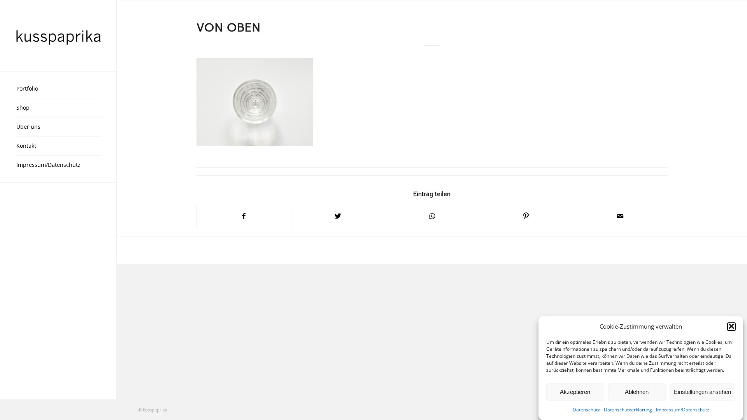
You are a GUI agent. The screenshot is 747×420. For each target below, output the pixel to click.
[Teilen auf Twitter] (338, 216)
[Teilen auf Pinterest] (526, 216)
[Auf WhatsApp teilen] (432, 216)
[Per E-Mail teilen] (620, 216)
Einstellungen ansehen (702, 391)
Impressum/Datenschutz (682, 409)
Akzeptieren (575, 391)
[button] (731, 326)
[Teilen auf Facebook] (244, 216)
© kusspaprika (152, 410)
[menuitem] (58, 88)
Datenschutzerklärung (628, 409)
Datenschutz (586, 409)
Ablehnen (637, 391)
